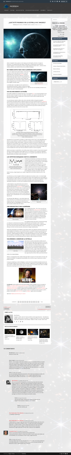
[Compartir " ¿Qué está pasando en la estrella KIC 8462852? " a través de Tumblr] (25, 302)
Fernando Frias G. (13, 431)
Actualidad (32, 24)
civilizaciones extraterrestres (12, 287)
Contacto (49, 10)
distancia (22, 74)
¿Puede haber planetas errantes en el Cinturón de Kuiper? (32, 337)
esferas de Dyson (37, 209)
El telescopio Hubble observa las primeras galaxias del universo (43, 340)
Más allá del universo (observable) (17, 1)
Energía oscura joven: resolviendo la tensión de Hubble (10, 336)
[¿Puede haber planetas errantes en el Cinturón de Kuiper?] (33, 332)
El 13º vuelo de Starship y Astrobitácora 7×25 (58, 56)
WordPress (24, 453)
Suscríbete (42, 10)
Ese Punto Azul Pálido (57, 63)
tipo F (33, 93)
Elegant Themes (12, 453)
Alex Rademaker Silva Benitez (16, 413)
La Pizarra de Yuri (56, 71)
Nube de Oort (19, 186)
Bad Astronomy (18, 293)
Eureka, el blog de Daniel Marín (59, 66)
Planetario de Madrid (57, 74)
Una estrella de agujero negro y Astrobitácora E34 (59, 45)
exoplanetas (44, 101)
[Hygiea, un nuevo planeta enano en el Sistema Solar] (21, 332)
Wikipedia (13, 293)
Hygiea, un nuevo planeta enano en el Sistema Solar (20, 337)
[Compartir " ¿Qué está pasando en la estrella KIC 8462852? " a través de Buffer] (32, 302)
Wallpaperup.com (40, 83)
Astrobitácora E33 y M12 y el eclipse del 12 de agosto (58, 49)
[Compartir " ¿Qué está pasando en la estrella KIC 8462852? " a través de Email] (36, 302)
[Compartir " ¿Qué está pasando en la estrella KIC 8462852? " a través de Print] (38, 302)
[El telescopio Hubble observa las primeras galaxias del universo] (44, 333)
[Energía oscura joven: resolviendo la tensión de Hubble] (10, 331)
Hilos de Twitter (20, 10)
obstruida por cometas (41, 288)
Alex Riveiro (20, 24)
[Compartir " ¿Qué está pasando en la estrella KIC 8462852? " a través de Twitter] (21, 302)
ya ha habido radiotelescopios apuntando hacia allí (19, 285)
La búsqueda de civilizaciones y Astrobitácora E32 (59, 53)
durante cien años (19, 291)
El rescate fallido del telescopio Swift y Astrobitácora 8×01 (59, 42)
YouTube (12, 10)
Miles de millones (56, 68)
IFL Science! (23, 293)
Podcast (6, 10)
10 (35, 24)
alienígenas (29, 291)
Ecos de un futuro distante (32, 10)
